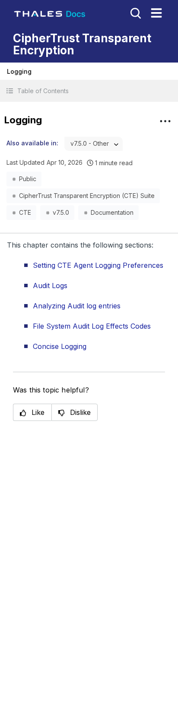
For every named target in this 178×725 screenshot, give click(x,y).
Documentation (112, 212)
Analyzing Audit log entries (77, 305)
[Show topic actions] (165, 121)
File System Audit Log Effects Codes (92, 326)
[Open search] (134, 12)
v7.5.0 (61, 212)
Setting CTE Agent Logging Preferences (98, 265)
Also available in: (32, 143)
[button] (89, 91)
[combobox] (93, 144)
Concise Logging (59, 346)
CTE (25, 212)
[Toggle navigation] (156, 12)
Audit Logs (50, 285)
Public (27, 178)
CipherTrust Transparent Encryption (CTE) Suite (87, 195)
